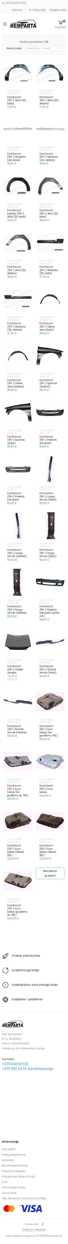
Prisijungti (39, 10)
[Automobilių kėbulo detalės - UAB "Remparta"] (23, 24)
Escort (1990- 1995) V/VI (14, 92)
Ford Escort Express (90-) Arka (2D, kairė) (16, 213)
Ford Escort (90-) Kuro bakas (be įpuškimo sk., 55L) (17, 790)
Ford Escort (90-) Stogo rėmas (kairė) (48, 553)
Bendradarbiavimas (15, 1165)
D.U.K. (5, 1182)
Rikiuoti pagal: (14, 48)
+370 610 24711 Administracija (27, 1068)
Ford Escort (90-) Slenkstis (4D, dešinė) (49, 157)
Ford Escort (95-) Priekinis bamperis (48, 440)
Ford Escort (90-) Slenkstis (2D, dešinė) (16, 327)
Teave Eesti (9, 1193)
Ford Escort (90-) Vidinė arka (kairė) (47, 327)
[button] (60, 24)
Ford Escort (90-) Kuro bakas (46, 789)
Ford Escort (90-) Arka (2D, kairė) (49, 213)
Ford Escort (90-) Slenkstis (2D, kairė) (49, 270)
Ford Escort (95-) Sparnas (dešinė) (48, 383)
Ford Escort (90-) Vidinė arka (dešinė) (15, 383)
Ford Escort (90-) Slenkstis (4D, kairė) (16, 157)
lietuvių (17, 10)
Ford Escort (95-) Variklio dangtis (15, 669)
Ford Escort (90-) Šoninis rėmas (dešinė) (17, 729)
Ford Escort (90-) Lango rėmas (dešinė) (17, 553)
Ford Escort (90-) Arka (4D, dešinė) (49, 100)
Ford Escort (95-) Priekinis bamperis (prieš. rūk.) (50, 611)
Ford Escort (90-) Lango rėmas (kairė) (48, 496)
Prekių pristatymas (14, 1155)
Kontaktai (8, 1160)
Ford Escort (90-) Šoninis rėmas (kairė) (48, 669)
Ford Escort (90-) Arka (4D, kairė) (16, 100)
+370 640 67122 (15, 3)
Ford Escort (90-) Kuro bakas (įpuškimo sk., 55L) (17, 910)
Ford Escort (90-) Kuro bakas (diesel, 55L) (15, 850)
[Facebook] (42, 1224)
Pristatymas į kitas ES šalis (18, 1176)
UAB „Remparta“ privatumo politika (24, 1198)
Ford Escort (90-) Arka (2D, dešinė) (16, 270)
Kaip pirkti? (9, 1149)
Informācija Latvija (13, 1187)
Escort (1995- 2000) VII (47, 375)
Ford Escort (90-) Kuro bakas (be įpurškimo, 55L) (49, 730)
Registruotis (58, 10)
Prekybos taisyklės (13, 1171)
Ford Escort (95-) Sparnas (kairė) (16, 440)
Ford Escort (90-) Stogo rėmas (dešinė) (17, 610)
